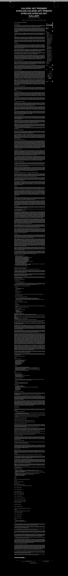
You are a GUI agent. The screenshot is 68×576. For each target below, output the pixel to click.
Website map (32, 562)
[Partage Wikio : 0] (23, 557)
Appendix (48, 62)
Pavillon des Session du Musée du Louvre (49, 38)
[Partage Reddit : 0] (21, 557)
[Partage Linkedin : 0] (16, 557)
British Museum (25, 22)
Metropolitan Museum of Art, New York (49, 50)
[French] (46, 28)
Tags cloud (47, 63)
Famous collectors (49, 61)
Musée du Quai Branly (51, 76)
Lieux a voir (48, 57)
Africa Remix (48, 43)
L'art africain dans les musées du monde (49, 56)
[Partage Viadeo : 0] (17, 557)
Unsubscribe (50, 67)
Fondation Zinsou (49, 41)
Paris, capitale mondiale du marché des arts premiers (49, 54)
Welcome (18, 22)
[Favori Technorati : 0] (22, 557)
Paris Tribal (50, 71)
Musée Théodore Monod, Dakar (49, 52)
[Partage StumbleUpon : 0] (20, 557)
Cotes (47, 45)
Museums (21, 22)
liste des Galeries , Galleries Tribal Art (49, 59)
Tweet (25, 557)
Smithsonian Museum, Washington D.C (50, 40)
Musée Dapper (49, 44)
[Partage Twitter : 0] (15, 557)
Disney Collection (49, 60)
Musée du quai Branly (49, 35)
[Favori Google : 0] (19, 557)
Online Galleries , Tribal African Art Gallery (50, 58)
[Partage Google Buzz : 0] (18, 557)
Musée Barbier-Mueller (51, 74)
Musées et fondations (49, 37)
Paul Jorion (50, 72)
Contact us (35, 562)
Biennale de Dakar (49, 42)
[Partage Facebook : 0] (14, 557)
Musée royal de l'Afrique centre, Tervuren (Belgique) (49, 47)
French (48, 28)
